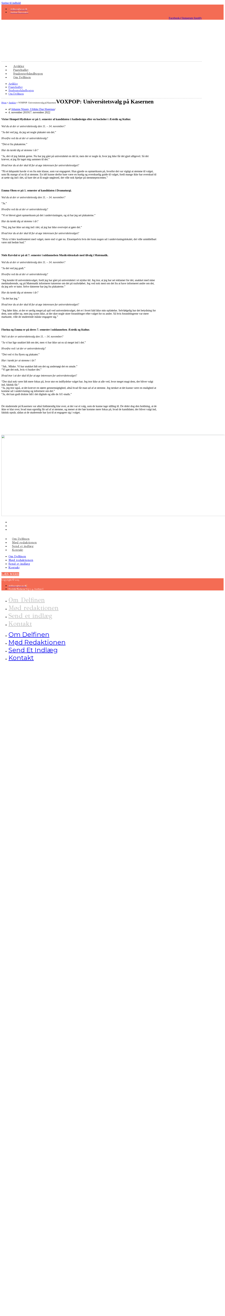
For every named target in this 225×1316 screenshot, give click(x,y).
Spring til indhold (11, 2)
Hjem (4, 102)
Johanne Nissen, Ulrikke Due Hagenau (33, 109)
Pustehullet (15, 87)
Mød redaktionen (24, 542)
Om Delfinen (22, 77)
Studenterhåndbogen (21, 90)
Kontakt (17, 550)
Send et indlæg (23, 546)
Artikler (13, 83)
